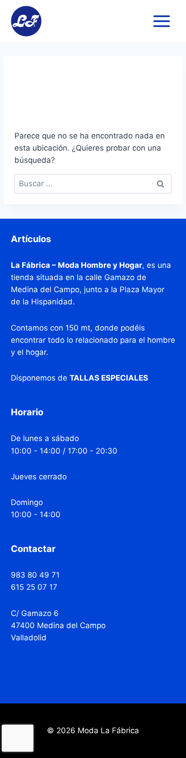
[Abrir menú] (161, 21)
